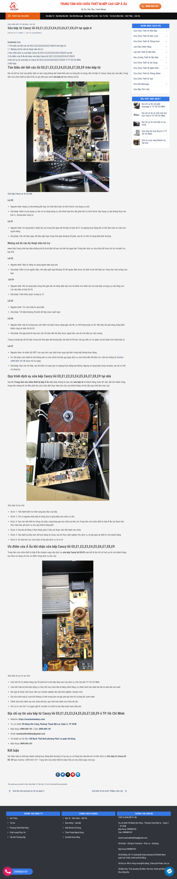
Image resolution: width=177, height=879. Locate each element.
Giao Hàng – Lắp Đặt (73, 823)
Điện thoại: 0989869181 (127, 829)
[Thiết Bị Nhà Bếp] (22, 6)
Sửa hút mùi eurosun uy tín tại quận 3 (28, 791)
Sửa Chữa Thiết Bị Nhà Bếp (145, 30)
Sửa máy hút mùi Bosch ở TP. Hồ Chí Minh (154, 132)
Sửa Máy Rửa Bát (62, 16)
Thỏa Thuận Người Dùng (74, 832)
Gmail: (120, 838)
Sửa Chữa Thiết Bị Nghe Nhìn (146, 68)
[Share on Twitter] (63, 774)
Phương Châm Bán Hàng (19, 828)
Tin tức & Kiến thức (117, 16)
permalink (63, 784)
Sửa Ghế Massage (76, 16)
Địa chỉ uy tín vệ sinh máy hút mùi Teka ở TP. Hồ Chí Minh (154, 114)
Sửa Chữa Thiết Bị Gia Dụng (145, 62)
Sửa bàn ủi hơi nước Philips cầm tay (107, 791)
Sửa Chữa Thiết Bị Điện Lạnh (145, 36)
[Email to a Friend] (68, 774)
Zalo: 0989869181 (125, 832)
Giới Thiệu (129, 16)
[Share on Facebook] (58, 774)
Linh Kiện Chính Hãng (142, 46)
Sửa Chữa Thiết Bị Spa (143, 78)
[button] (23, 16)
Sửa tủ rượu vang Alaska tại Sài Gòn (154, 141)
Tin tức (32, 24)
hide (19, 42)
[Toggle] (166, 30)
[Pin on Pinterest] (73, 774)
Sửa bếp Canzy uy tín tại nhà (20, 193)
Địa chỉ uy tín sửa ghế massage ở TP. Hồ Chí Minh (153, 105)
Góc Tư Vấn (103, 16)
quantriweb (37, 33)
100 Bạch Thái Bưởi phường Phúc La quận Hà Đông (51, 738)
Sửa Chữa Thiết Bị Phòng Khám (147, 73)
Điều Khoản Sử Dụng (73, 828)
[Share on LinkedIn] (78, 774)
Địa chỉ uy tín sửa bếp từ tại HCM (154, 123)
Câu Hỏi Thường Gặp (18, 837)
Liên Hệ (137, 16)
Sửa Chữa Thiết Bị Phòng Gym (146, 41)
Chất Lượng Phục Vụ (18, 832)
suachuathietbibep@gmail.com (135, 838)
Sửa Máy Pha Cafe (91, 16)
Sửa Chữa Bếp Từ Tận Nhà (18, 24)
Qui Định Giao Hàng (72, 837)
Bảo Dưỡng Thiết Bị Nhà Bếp (145, 57)
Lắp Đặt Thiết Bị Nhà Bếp (144, 52)
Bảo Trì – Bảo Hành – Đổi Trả (76, 818)
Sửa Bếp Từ (50, 16)
